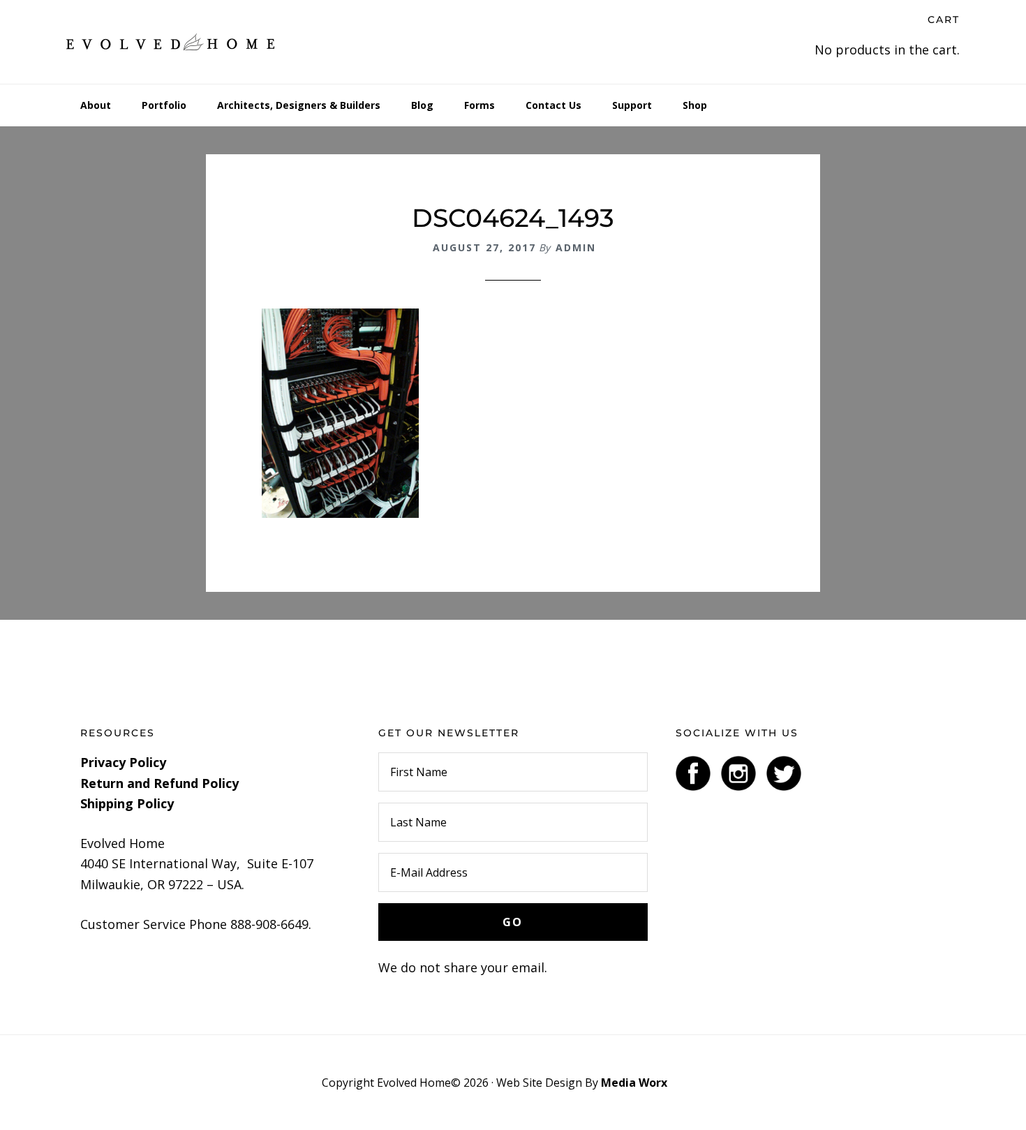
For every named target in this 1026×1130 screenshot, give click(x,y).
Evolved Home (171, 42)
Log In (687, 1082)
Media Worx (634, 1082)
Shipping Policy (127, 803)
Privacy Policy (123, 762)
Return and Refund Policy (159, 783)
